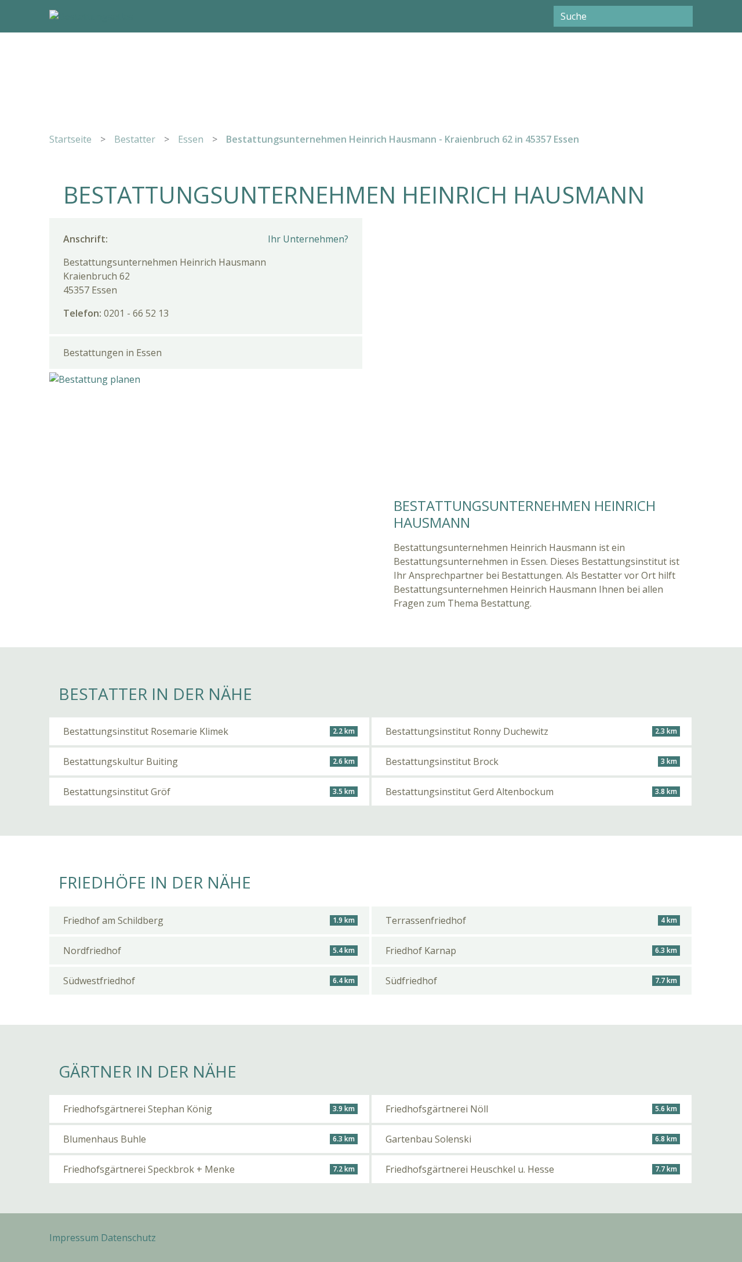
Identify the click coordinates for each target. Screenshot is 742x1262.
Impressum (74, 1237)
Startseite (70, 139)
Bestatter (134, 139)
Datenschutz (128, 1237)
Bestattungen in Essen (112, 352)
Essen (190, 139)
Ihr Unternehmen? (308, 239)
